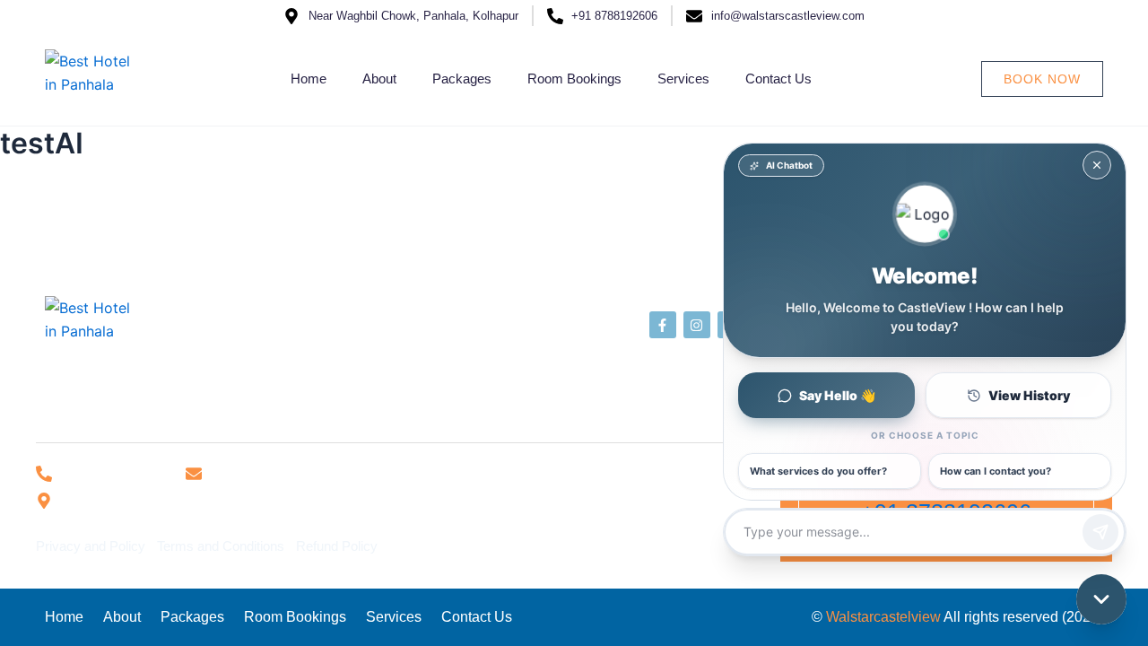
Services (683, 78)
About (379, 78)
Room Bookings (574, 78)
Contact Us (778, 78)
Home (308, 78)
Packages (461, 78)
